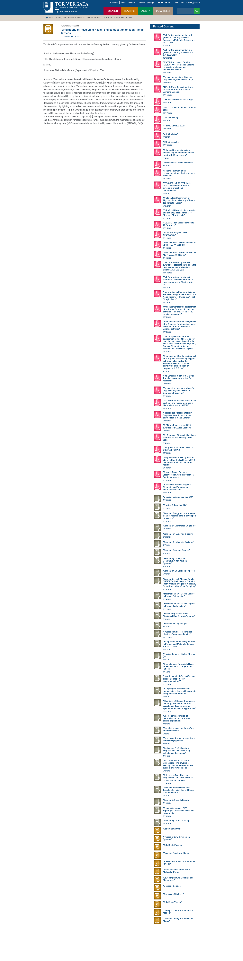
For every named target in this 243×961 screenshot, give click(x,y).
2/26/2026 (167, 816)
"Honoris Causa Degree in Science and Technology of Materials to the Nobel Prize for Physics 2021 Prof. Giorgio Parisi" (179, 296)
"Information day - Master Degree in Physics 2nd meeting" (178, 605)
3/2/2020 (166, 121)
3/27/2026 (167, 493)
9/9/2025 (166, 553)
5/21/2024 (167, 756)
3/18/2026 (167, 824)
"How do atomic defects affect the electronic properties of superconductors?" (179, 678)
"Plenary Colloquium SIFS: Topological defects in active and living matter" (178, 810)
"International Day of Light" (175, 624)
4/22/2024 (167, 711)
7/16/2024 (167, 796)
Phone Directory (128, 2)
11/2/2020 (167, 103)
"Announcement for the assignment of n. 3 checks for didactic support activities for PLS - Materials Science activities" (179, 325)
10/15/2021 (167, 228)
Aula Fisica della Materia (71, 36)
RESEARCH (112, 11)
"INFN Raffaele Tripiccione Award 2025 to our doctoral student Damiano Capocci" (178, 89)
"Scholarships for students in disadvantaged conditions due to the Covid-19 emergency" (178, 152)
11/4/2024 (167, 408)
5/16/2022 (167, 627)
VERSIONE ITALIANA (183, 2)
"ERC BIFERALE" (170, 134)
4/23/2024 (167, 724)
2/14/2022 (167, 599)
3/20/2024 (167, 697)
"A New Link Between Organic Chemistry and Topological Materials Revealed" (177, 487)
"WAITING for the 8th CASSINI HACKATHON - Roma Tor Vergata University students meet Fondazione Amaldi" (178, 66)
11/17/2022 (167, 637)
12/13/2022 (167, 650)
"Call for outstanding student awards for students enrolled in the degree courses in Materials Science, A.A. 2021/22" (179, 266)
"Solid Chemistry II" (172, 829)
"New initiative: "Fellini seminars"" (178, 163)
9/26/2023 (167, 371)
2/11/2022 (167, 238)
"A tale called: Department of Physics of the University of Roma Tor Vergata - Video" (179, 200)
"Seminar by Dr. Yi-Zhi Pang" (176, 820)
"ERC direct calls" (171, 142)
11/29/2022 (167, 302)
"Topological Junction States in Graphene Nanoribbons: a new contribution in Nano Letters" (177, 415)
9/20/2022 (167, 500)
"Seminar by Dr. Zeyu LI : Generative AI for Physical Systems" (175, 561)
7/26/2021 (167, 193)
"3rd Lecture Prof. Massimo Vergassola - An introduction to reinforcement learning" (178, 777)
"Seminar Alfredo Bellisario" (176, 800)
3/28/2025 (167, 83)
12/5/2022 (167, 317)
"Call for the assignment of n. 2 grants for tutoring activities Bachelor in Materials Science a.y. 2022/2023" (179, 39)
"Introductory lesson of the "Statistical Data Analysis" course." (179, 615)
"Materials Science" (172, 886)
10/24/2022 (167, 45)
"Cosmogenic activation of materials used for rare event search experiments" (176, 718)
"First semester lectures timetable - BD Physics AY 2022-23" (179, 243)
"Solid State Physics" (172, 845)
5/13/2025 (167, 803)
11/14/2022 (167, 273)
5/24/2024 (167, 783)
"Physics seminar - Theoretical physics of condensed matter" (177, 633)
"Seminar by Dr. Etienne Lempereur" (179, 571)
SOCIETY (145, 11)
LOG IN (197, 2)
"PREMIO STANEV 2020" (174, 126)
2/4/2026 (166, 566)
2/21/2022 (167, 609)
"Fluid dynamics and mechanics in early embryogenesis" (179, 739)
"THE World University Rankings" (178, 99)
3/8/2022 (166, 619)
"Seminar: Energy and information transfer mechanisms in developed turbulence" (179, 516)
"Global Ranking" (171, 117)
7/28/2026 (167, 589)
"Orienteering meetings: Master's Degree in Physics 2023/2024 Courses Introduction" (178, 390)
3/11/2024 (167, 684)
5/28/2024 (167, 744)
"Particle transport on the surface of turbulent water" (178, 729)
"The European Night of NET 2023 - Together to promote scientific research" (179, 378)
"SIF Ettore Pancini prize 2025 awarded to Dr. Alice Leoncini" (177, 426)
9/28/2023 (167, 384)
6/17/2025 (167, 529)
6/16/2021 (167, 179)
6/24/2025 (167, 537)
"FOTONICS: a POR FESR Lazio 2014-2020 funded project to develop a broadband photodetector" (177, 187)
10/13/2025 (167, 95)
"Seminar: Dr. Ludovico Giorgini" (178, 534)
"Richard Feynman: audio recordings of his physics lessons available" (179, 173)
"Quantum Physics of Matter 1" (177, 853)
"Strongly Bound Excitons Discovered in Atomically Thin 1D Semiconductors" (178, 474)
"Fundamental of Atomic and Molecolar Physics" (176, 870)
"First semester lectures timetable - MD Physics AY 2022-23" (179, 253)
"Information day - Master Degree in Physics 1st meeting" (178, 595)
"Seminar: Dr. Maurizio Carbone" (178, 542)
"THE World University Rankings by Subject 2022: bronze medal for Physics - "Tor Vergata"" (179, 213)
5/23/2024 (167, 771)
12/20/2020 (167, 145)
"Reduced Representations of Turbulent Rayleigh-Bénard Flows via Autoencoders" (178, 790)
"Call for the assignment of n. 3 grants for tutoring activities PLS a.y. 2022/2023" (178, 52)
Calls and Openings (146, 2)
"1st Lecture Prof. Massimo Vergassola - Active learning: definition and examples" (176, 750)
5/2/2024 (166, 734)
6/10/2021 (167, 166)
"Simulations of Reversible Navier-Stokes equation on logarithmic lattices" (179, 666)
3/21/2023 (167, 660)
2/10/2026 (167, 468)
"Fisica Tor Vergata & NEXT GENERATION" (175, 233)
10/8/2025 (167, 453)
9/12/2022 (167, 248)
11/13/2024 (167, 73)
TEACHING (129, 11)
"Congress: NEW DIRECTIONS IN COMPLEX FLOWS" (178, 448)
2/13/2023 (167, 352)
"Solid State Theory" (172, 902)
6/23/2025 (167, 421)
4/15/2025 (167, 521)
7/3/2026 (166, 574)
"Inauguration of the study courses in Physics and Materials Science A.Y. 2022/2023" (179, 644)
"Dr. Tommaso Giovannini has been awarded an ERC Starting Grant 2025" (179, 437)
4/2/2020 (166, 137)
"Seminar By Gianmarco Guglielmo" (179, 526)
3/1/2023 (166, 508)
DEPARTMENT (163, 11)
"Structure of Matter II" (173, 894)
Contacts (114, 2)
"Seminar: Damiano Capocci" (176, 550)
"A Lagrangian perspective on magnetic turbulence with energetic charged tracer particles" (179, 691)
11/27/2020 (167, 113)
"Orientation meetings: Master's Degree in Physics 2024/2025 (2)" (178, 78)
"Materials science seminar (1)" (178, 497)
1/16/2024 (167, 672)
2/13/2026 (167, 480)
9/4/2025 (166, 443)
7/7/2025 (166, 545)
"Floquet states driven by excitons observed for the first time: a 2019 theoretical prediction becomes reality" (179, 461)
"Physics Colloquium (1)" (174, 505)
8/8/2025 (166, 431)
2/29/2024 (167, 396)
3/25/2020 (167, 129)
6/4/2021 (166, 158)
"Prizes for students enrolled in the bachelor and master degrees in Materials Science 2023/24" (179, 403)
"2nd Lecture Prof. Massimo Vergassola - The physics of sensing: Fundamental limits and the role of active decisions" (178, 764)
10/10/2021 (167, 218)
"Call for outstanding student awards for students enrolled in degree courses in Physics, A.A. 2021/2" (178, 281)
